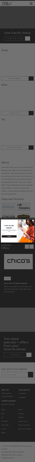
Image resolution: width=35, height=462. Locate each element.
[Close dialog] (33, 220)
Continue (9, 236)
